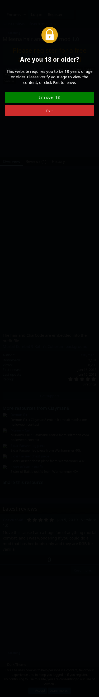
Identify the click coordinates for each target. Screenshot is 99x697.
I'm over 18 (49, 97)
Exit (49, 110)
